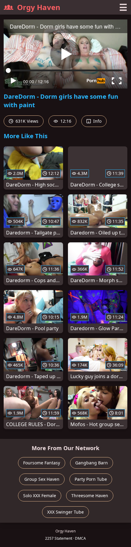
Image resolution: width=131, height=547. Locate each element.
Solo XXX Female (39, 495)
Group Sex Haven (41, 479)
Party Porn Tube (91, 479)
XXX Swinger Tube (65, 512)
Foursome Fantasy (41, 463)
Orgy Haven (38, 7)
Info (96, 121)
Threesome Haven (89, 495)
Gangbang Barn (91, 463)
